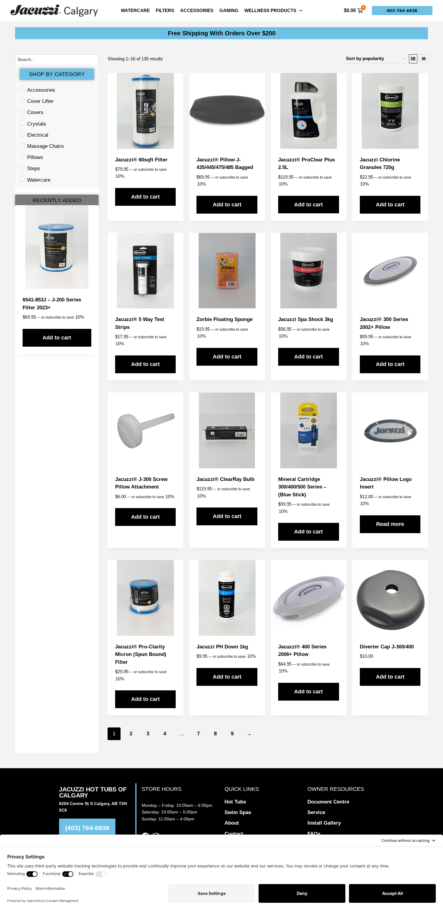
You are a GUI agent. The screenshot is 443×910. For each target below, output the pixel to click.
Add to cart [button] (56, 338)
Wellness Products (270, 10)
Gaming (228, 10)
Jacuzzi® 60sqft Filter (141, 160)
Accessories (196, 10)
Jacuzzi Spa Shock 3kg (305, 319)
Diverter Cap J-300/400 (387, 647)
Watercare (135, 10)
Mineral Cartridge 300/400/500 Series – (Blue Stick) (302, 487)
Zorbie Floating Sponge (224, 319)
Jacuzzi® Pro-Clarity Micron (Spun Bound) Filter (140, 654)
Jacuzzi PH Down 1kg (222, 647)
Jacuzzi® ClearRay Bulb (225, 479)
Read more (390, 524)
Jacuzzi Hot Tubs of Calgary (93, 792)
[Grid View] (413, 58)
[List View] (423, 58)
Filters (165, 10)
